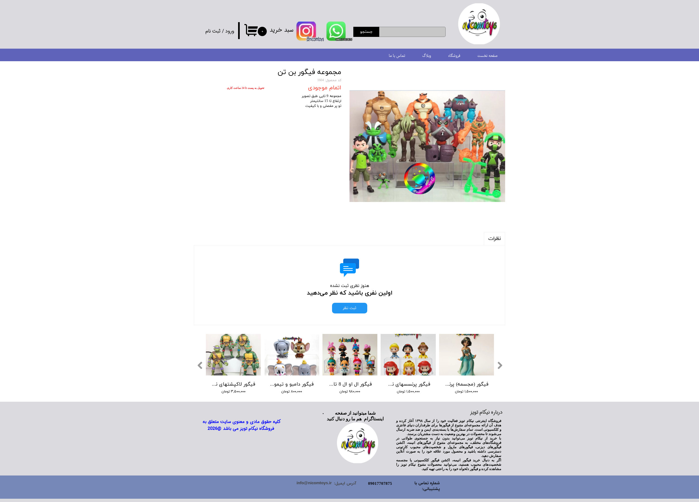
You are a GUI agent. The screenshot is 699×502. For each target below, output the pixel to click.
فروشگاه (454, 56)
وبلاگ (426, 56)
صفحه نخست (487, 56)
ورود (229, 31)
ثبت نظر (349, 308)
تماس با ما (397, 56)
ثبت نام (213, 31)
